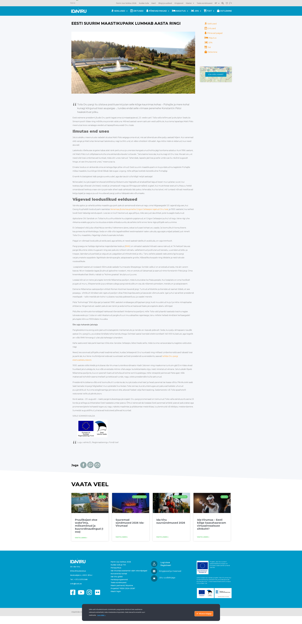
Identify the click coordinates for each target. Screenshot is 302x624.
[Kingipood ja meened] (154, 571)
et (216, 3)
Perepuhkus (116, 568)
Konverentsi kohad (119, 574)
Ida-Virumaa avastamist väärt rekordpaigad (129, 571)
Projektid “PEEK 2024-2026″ (123, 588)
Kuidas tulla (144, 3)
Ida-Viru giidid (116, 577)
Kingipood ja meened (170, 571)
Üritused (138, 11)
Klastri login (116, 591)
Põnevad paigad (158, 11)
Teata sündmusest (204, 3)
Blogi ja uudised (165, 3)
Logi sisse (165, 562)
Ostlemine (226, 11)
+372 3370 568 (80, 579)
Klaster (189, 3)
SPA (197, 11)
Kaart (153, 3)
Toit (209, 11)
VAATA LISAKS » (81, 538)
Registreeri (165, 565)
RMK (127, 246)
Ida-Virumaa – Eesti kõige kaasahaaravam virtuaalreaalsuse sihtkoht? (211, 524)
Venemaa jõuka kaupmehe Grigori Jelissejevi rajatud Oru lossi (139, 209)
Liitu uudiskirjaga (167, 577)
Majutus (181, 11)
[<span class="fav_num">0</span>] (227, 3)
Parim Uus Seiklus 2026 (126, 3)
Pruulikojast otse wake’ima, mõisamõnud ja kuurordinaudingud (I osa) (89, 525)
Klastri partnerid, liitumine (122, 585)
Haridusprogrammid (119, 579)
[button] (223, 3)
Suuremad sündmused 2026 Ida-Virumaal (130, 522)
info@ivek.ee (76, 584)
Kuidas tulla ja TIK (118, 565)
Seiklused (119, 11)
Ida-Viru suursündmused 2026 (170, 521)
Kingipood (178, 3)
